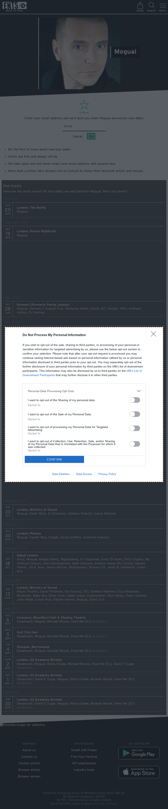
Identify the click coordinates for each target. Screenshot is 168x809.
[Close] (155, 335)
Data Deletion (61, 474)
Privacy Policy (107, 474)
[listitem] (84, 391)
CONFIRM (54, 459)
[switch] (134, 400)
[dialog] (84, 404)
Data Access (84, 474)
